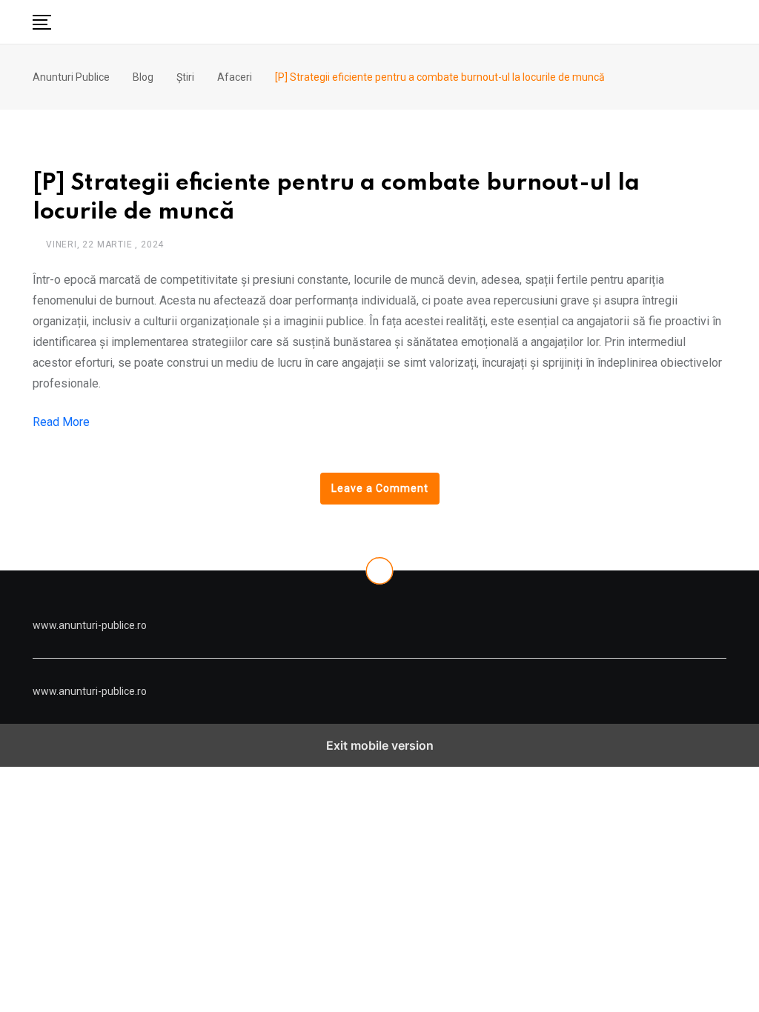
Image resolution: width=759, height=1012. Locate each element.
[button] (42, 22)
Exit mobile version (380, 745)
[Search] (721, 21)
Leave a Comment (379, 488)
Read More (61, 422)
